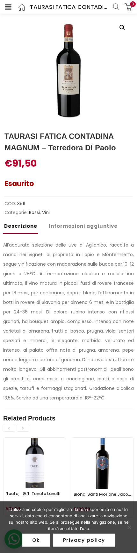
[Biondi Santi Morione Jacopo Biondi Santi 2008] (102, 441)
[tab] (23, 228)
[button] (122, 27)
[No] (129, 527)
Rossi (34, 212)
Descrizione (20, 226)
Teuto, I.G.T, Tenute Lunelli (33, 494)
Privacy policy (84, 540)
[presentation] (9, 428)
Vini (46, 212)
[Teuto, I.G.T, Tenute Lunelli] (35, 441)
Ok (36, 540)
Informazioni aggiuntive (83, 226)
